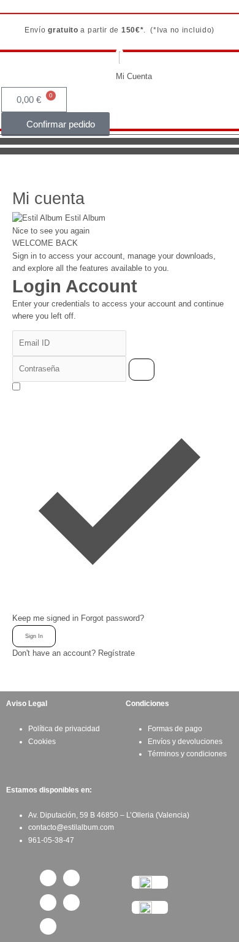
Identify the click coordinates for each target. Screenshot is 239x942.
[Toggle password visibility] (141, 370)
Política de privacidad (64, 728)
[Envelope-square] (71, 902)
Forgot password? (112, 618)
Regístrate (116, 653)
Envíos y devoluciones (185, 741)
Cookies (42, 741)
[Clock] (48, 926)
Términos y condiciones (187, 754)
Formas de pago (175, 728)
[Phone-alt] (48, 902)
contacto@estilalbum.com (71, 827)
